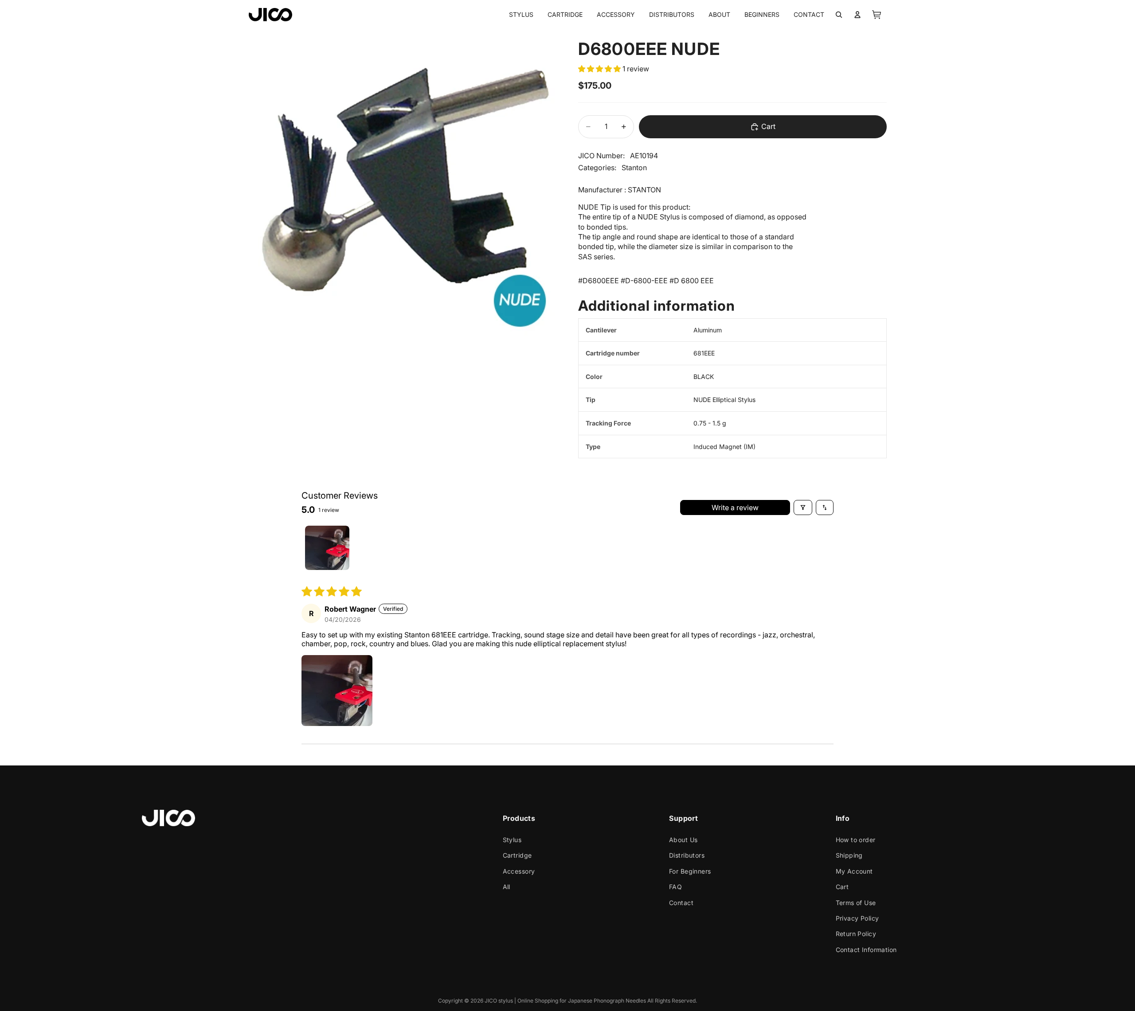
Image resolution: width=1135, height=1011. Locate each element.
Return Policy (856, 934)
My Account (854, 871)
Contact (681, 902)
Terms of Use (856, 902)
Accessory (519, 871)
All (506, 886)
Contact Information (866, 949)
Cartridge (517, 855)
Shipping (849, 855)
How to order (856, 839)
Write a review (735, 507)
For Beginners (690, 871)
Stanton (634, 167)
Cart (842, 886)
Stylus (512, 839)
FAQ (675, 886)
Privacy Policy (857, 918)
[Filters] (803, 507)
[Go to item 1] (327, 548)
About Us (683, 839)
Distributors (686, 855)
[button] (600, 68)
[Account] (857, 14)
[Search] (839, 14)
